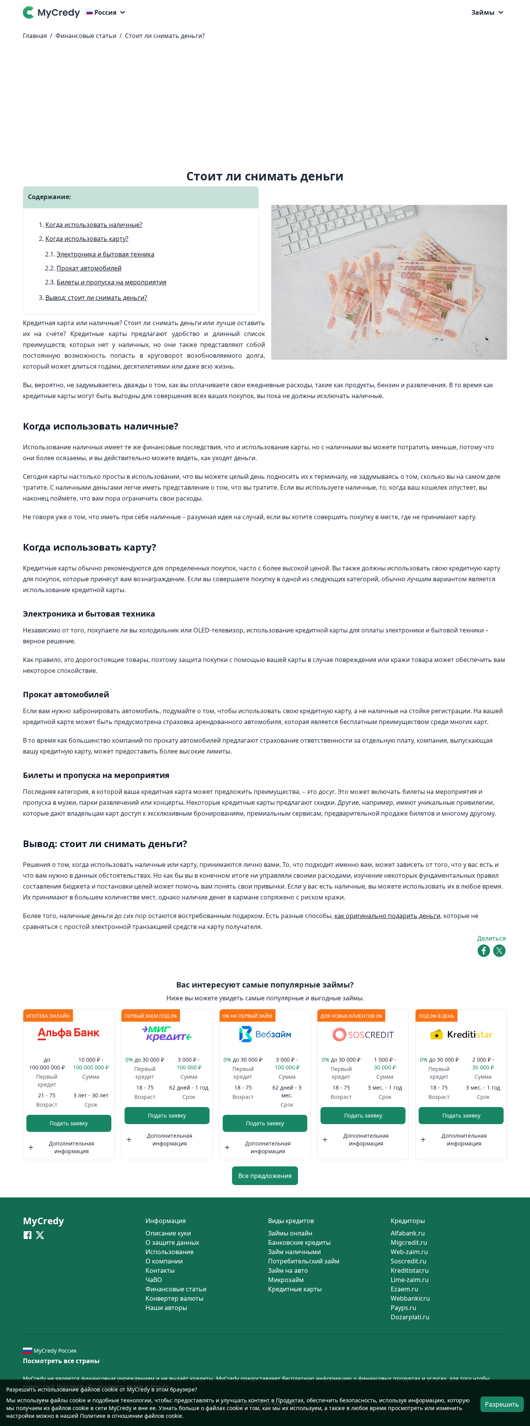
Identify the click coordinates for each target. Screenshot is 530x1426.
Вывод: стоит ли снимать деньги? (96, 297)
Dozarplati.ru (410, 1317)
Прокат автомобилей (89, 268)
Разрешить (502, 1404)
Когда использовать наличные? (93, 224)
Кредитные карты (295, 1289)
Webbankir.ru (410, 1298)
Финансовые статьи (85, 35)
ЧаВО (153, 1279)
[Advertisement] (265, 108)
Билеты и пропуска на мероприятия (111, 282)
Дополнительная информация (71, 1147)
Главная (35, 35)
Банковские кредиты (299, 1242)
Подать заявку (69, 1123)
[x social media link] (40, 1235)
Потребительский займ (303, 1261)
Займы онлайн (290, 1233)
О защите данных (172, 1242)
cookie (77, 1400)
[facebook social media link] (27, 1235)
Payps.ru (403, 1307)
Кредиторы (408, 1220)
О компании (164, 1261)
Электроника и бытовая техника (105, 254)
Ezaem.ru (404, 1289)
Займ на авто (288, 1270)
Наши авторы (166, 1307)
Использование (169, 1252)
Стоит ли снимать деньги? (165, 35)
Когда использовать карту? (86, 238)
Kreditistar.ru (410, 1270)
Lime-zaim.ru (410, 1279)
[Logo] (53, 12)
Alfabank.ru (408, 1233)
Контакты (160, 1270)
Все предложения (265, 1175)
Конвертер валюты (174, 1298)
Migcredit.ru (409, 1242)
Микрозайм (286, 1279)
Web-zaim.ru (409, 1252)
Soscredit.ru (408, 1261)
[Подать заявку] (69, 1034)
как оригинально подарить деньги (387, 915)
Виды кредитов (291, 1220)
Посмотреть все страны (61, 1361)
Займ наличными (294, 1252)
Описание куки (168, 1233)
